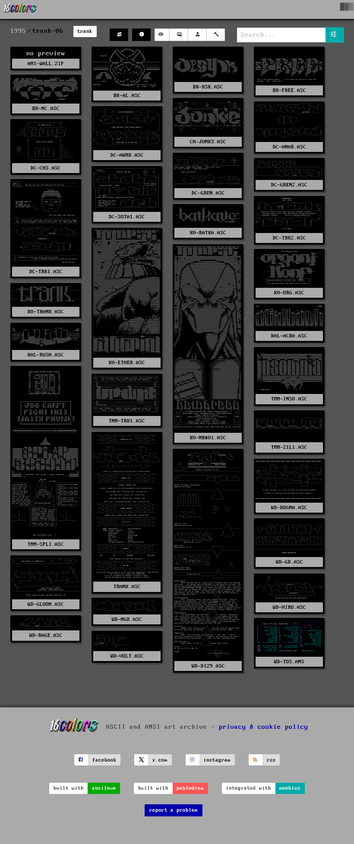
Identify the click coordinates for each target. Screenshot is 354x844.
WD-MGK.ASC (127, 619)
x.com (160, 760)
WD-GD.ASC (289, 562)
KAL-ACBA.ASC (289, 336)
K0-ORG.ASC (289, 293)
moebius (289, 788)
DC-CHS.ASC (46, 168)
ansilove (104, 788)
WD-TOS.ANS (289, 661)
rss (271, 760)
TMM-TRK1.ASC (127, 421)
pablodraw (190, 788)
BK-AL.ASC (127, 95)
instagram (217, 760)
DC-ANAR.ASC (289, 147)
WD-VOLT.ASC (127, 656)
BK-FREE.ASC (289, 90)
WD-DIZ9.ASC (208, 666)
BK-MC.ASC (46, 108)
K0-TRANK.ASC (46, 312)
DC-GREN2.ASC (289, 185)
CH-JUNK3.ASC (208, 142)
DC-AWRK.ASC (127, 155)
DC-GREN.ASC (208, 193)
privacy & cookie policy (263, 727)
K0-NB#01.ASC (208, 438)
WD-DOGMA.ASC (289, 507)
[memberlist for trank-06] (119, 34)
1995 (18, 31)
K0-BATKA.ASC (208, 233)
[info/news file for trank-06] (141, 34)
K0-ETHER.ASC (127, 362)
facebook (104, 760)
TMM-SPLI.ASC (46, 544)
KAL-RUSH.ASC (46, 355)
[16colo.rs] (20, 9)
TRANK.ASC (127, 586)
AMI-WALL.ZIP (46, 63)
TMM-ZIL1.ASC (289, 447)
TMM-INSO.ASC (289, 399)
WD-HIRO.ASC (289, 607)
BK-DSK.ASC (208, 87)
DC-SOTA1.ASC (127, 217)
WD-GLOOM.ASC (46, 604)
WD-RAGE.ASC (46, 635)
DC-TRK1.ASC (46, 271)
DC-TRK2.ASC (289, 238)
